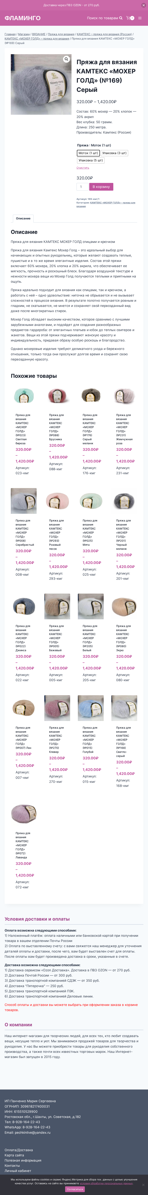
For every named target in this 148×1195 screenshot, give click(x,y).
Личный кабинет (18, 1171)
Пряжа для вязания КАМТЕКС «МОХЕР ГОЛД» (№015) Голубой (90, 739)
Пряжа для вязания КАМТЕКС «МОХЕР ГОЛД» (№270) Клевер (56, 739)
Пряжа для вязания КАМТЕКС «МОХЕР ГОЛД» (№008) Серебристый (25, 532)
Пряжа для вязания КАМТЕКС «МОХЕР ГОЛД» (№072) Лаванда (23, 845)
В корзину (101, 187)
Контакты (12, 1166)
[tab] (23, 219)
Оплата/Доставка (19, 1150)
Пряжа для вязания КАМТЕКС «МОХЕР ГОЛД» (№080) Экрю (123, 638)
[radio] (88, 153)
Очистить (83, 167)
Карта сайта (14, 1155)
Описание (23, 218)
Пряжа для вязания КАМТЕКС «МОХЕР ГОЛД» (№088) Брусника (56, 427)
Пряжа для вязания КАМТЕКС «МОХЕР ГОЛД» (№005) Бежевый (56, 638)
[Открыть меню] (139, 18)
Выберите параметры (25, 476)
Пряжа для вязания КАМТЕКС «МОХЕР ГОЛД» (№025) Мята (90, 532)
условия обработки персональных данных (106, 1183)
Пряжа (82, 145)
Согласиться (75, 1189)
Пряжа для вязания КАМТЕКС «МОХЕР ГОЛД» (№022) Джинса (23, 638)
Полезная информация (23, 1160)
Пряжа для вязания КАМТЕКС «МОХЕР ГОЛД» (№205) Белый (90, 638)
